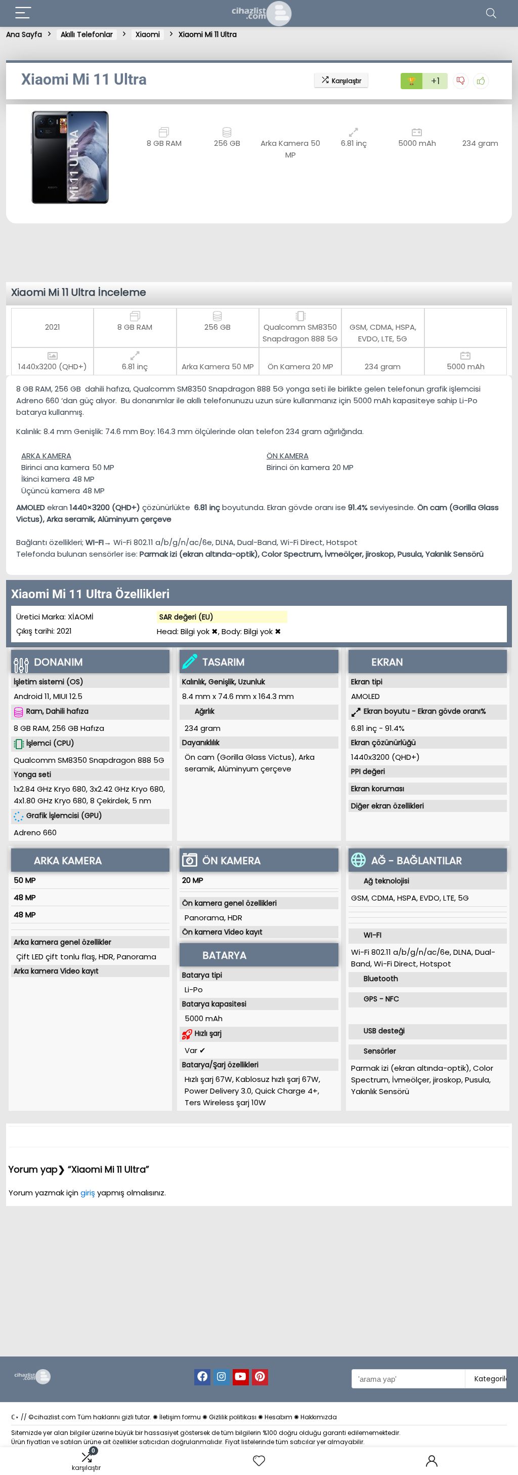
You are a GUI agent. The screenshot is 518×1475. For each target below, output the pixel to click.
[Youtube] (241, 1377)
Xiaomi (148, 34)
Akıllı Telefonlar (87, 34)
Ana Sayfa (24, 34)
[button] (16, 156)
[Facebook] (202, 1377)
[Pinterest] (260, 1377)
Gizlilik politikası (232, 1417)
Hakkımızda (318, 1417)
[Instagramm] (221, 1377)
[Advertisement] (261, 251)
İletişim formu (180, 1417)
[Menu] (23, 13)
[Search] (491, 13)
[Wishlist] (259, 1461)
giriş (88, 1192)
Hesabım (278, 1417)
